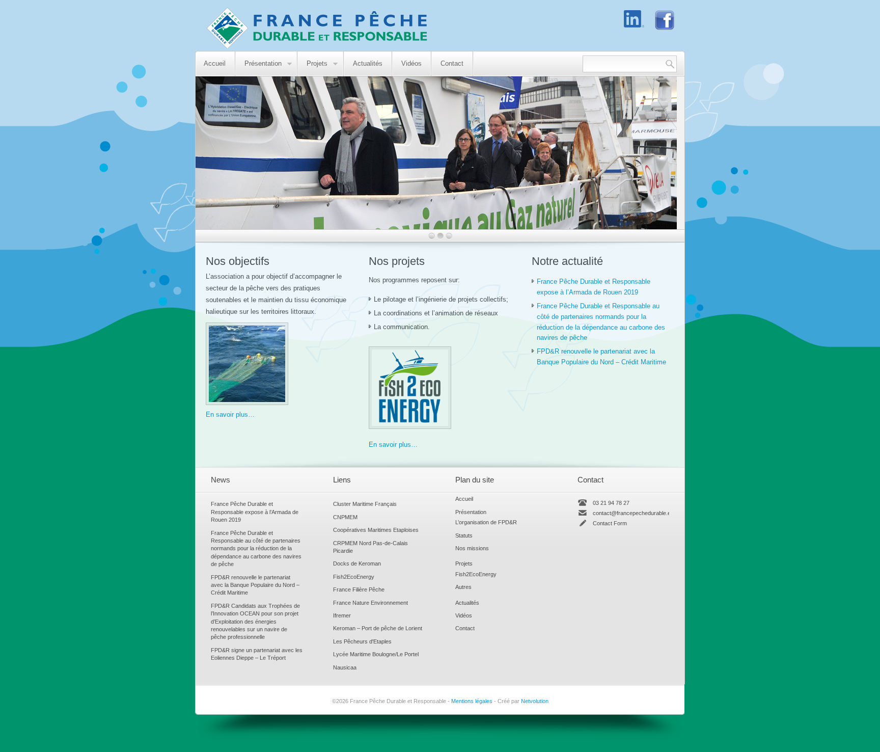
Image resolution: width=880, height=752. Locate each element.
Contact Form (610, 523)
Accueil (215, 63)
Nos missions (472, 548)
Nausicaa (344, 667)
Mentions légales (471, 701)
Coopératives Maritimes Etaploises (376, 530)
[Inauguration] (436, 227)
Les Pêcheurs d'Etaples (362, 641)
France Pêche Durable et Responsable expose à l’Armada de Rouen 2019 (254, 512)
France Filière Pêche (358, 589)
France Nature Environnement (370, 603)
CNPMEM (345, 517)
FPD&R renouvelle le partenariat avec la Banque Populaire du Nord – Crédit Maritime (255, 585)
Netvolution (534, 701)
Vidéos (411, 63)
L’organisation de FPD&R (486, 522)
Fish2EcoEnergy (353, 577)
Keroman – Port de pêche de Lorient (377, 628)
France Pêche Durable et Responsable (312, 28)
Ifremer (342, 615)
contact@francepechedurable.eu (633, 513)
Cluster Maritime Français (365, 504)
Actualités (367, 63)
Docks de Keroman (357, 563)
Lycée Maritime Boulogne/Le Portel (376, 654)
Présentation (259, 64)
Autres (463, 587)
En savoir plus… (230, 414)
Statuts (464, 535)
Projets (312, 64)
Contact (452, 63)
